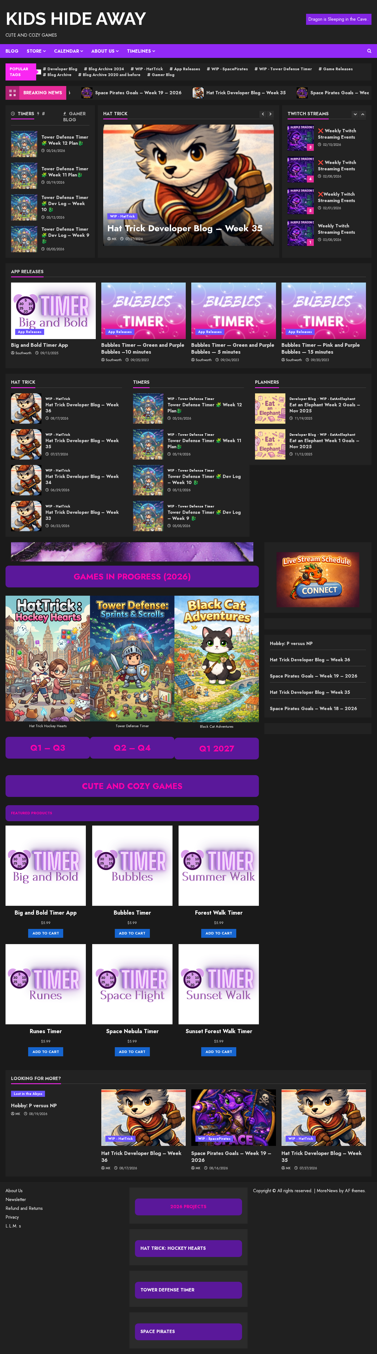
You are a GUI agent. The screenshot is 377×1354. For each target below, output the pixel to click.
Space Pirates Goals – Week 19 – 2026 (96, 93)
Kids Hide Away (76, 18)
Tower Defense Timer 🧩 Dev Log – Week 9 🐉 (24, 239)
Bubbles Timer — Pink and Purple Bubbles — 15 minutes (321, 349)
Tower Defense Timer (167, 1290)
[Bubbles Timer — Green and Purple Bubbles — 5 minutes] (233, 311)
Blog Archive (59, 74)
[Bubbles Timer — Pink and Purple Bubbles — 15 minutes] (324, 311)
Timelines (139, 51)
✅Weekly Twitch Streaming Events (301, 233)
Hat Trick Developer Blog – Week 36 (26, 408)
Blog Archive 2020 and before (111, 74)
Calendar (66, 51)
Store (34, 51)
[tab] (24, 115)
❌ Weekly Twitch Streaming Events (301, 138)
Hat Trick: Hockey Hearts (173, 1248)
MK (114, 239)
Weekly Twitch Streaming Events (301, 201)
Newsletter (16, 1199)
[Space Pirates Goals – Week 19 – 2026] (233, 1117)
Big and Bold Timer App (39, 345)
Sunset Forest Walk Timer (218, 1031)
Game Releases (338, 69)
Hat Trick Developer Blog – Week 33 (26, 516)
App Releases (187, 69)
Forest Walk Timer (219, 913)
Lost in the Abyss (28, 1093)
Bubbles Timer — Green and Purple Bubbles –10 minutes (142, 349)
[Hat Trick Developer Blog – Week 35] (188, 185)
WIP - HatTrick (149, 69)
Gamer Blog (163, 74)
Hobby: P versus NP (291, 643)
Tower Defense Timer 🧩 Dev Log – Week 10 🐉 (24, 207)
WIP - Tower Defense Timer (285, 69)
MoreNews (327, 1191)
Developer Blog (62, 69)
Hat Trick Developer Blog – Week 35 (204, 93)
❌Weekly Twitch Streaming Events (301, 169)
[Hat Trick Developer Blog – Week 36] (143, 1117)
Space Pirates (157, 1331)
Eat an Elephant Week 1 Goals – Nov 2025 (270, 444)
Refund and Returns (24, 1208)
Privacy (12, 1217)
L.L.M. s (13, 1226)
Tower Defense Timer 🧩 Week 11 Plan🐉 (24, 176)
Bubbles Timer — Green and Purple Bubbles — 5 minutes (232, 349)
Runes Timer (46, 1031)
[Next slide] (270, 114)
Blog (12, 51)
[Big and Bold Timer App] (53, 311)
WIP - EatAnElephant (337, 399)
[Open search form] (369, 51)
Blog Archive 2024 (106, 69)
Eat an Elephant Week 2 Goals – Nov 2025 (270, 408)
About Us (103, 51)
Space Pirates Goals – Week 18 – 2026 (312, 93)
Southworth (23, 353)
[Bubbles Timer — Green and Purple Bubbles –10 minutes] (143, 311)
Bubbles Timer (132, 913)
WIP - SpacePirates (229, 69)
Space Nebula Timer (132, 1031)
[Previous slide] (262, 114)
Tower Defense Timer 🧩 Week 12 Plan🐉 (24, 144)
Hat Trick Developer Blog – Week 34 (26, 480)
